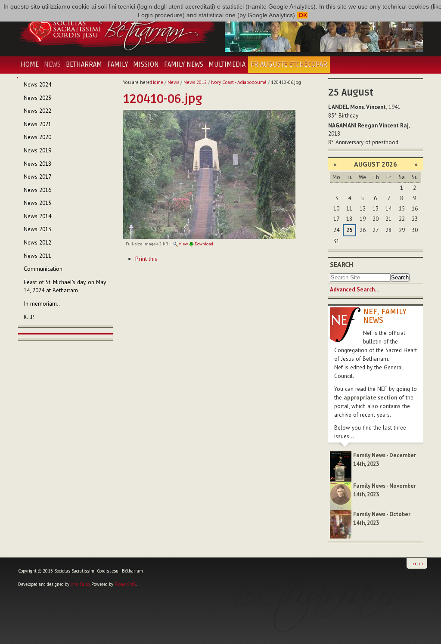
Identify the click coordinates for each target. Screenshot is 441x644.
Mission (146, 64)
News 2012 (195, 82)
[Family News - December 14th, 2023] (340, 465)
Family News (183, 64)
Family (117, 64)
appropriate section (370, 397)
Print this (146, 259)
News (52, 64)
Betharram (84, 64)
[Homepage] (117, 28)
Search (341, 264)
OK (302, 15)
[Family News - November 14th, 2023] (340, 495)
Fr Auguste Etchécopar (289, 64)
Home (30, 64)
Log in (417, 563)
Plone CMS (125, 584)
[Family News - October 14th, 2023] (340, 523)
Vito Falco (80, 584)
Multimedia (226, 64)
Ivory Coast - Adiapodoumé (239, 82)
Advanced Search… (354, 289)
